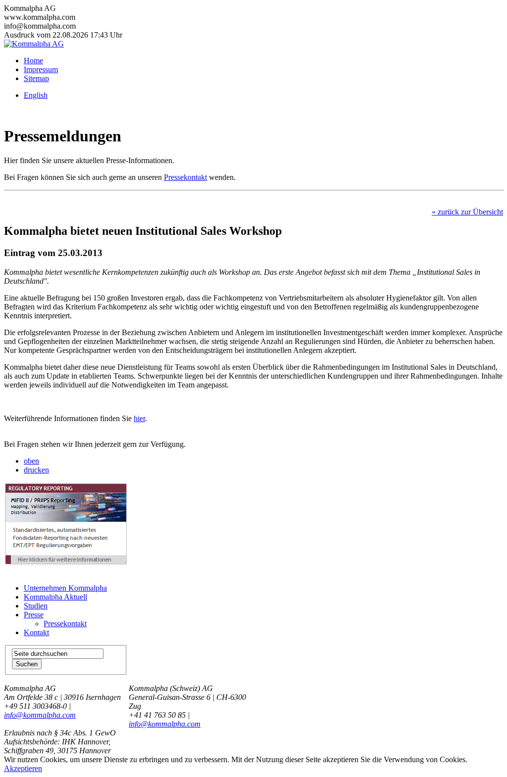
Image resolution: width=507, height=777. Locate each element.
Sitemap (36, 78)
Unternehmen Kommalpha (65, 588)
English (36, 95)
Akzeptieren (23, 768)
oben (31, 461)
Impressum (41, 69)
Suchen (27, 664)
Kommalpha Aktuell (55, 597)
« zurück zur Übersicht (467, 212)
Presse (34, 614)
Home (33, 60)
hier (139, 418)
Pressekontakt (185, 177)
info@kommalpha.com (40, 715)
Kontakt (36, 632)
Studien (36, 606)
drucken (36, 470)
